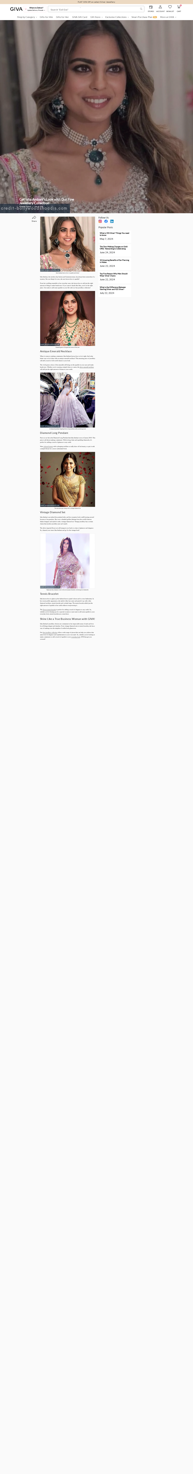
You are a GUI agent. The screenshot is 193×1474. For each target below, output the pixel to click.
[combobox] (96, 9)
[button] (27, 17)
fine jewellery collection (50, 632)
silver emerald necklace (87, 367)
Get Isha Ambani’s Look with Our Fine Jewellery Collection (46, 201)
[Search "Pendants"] (141, 9)
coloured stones (48, 446)
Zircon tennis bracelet (49, 609)
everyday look (75, 637)
